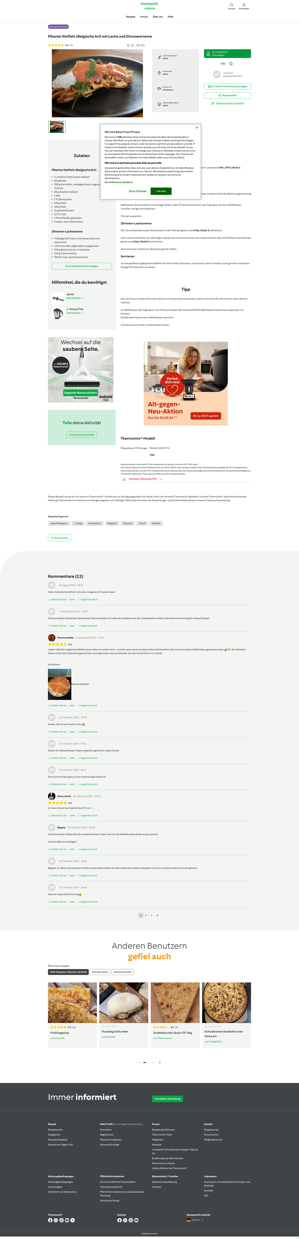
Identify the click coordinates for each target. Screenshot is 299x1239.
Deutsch (127, 523)
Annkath (59, 1038)
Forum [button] (144, 16)
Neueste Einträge (109, 1144)
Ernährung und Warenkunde (167, 1158)
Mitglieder (157, 1139)
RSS (206, 1195)
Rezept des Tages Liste (60, 1144)
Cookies (156, 1186)
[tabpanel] (149, 1023)
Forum (155, 1124)
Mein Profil (121, 1124)
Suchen (208, 1124)
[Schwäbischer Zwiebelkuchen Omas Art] (226, 1002)
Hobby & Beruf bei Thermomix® (169, 1168)
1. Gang (78, 523)
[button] (231, 6)
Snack (142, 523)
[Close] (196, 127)
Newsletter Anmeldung (167, 1098)
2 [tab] (149, 1062)
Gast (230, 72)
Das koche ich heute (163, 1163)
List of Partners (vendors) (119, 182)
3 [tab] (154, 1062)
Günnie (52, 894)
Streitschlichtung (109, 1200)
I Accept (161, 191)
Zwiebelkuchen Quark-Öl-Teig (172, 1032)
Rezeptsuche (55, 1129)
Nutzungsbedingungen (60, 1181)
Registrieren (107, 1134)
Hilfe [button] (170, 16)
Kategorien (54, 1134)
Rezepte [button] (130, 16)
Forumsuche (211, 1134)
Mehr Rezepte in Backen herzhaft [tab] (68, 971)
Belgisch (112, 523)
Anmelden (106, 1129)
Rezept (52, 1124)
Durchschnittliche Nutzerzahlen (117, 1181)
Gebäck (156, 523)
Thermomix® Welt (162, 1134)
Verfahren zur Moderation (62, 1191)
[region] (150, 162)
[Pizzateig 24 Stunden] (123, 1002)
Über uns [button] (158, 16)
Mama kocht (165, 1038)
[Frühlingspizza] (72, 1002)
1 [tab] (144, 1062)
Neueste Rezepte (57, 1139)
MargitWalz (215, 1041)
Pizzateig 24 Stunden (115, 1031)
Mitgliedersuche (213, 1139)
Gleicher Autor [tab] (100, 971)
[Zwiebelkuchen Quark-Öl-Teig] (175, 1002)
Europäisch (94, 523)
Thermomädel (56, 618)
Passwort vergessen (111, 1139)
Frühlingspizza (59, 1032)
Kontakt (208, 1190)
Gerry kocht (54, 776)
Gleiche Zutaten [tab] (123, 971)
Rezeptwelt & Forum (163, 1129)
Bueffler (111, 1036)
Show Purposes (138, 191)
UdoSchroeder (56, 834)
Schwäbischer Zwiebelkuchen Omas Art (224, 1034)
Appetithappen (59, 523)
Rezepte (156, 1144)
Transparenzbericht (111, 1186)
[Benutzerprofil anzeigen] (217, 74)
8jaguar (61, 827)
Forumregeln (55, 1186)
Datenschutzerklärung (164, 1181)
